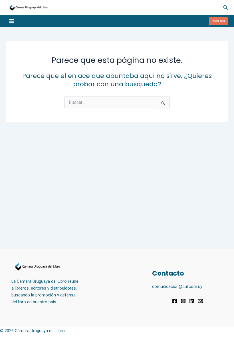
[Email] (200, 301)
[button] (225, 7)
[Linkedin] (191, 301)
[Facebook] (174, 301)
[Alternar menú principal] (12, 21)
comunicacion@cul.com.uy (177, 286)
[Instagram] (183, 301)
